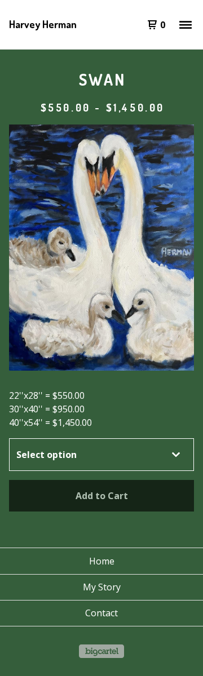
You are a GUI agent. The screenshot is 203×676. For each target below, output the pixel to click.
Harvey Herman (43, 24)
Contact (101, 613)
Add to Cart (102, 496)
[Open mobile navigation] (185, 24)
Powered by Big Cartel (101, 651)
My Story (102, 587)
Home (101, 561)
